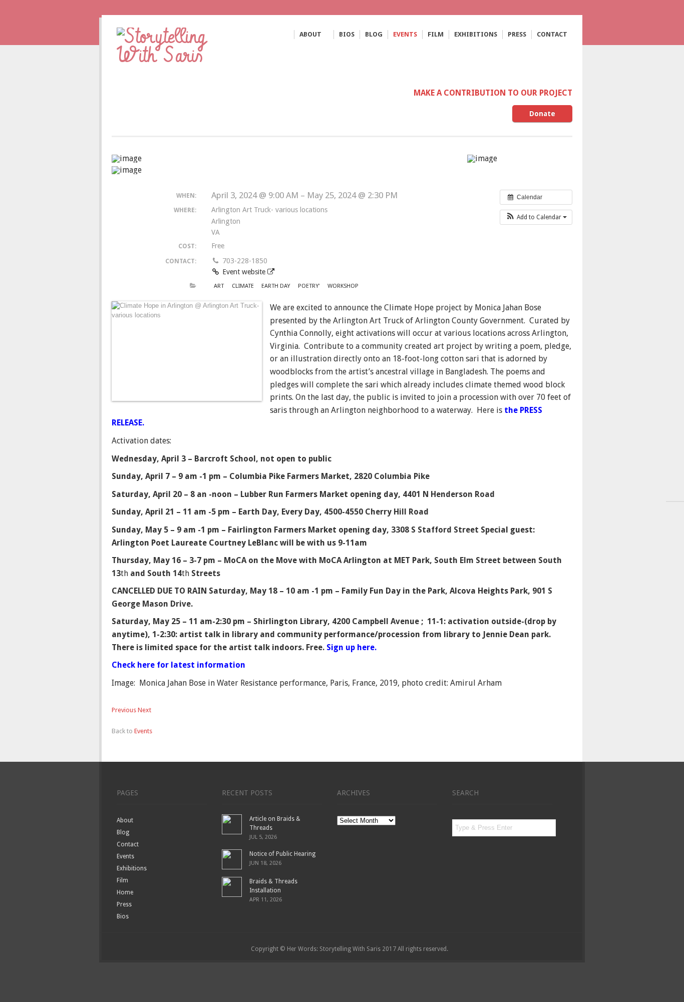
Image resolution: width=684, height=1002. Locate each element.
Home (125, 892)
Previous (124, 710)
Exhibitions (475, 34)
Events (405, 34)
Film (436, 34)
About (310, 35)
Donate (542, 114)
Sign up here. (352, 647)
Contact (552, 34)
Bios (347, 34)
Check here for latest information (180, 665)
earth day (275, 285)
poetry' (309, 285)
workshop (343, 285)
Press (517, 34)
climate (243, 285)
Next (144, 710)
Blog (374, 34)
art (219, 285)
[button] (536, 217)
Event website (243, 272)
